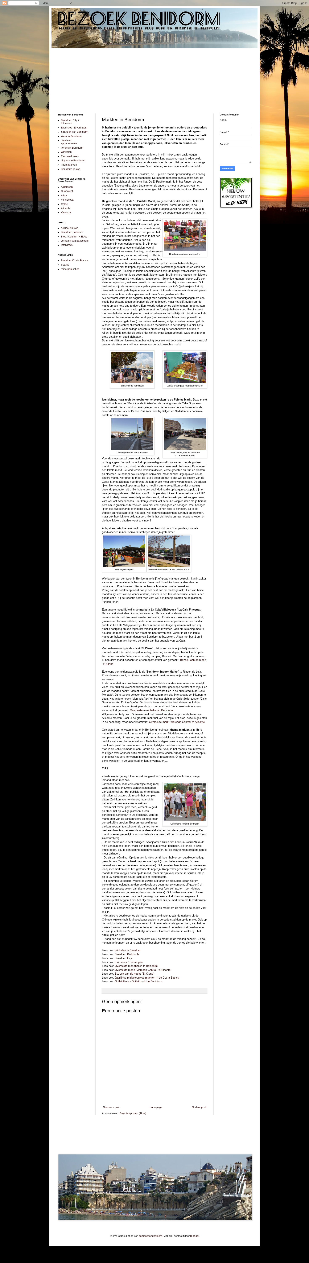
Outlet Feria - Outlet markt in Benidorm (138, 981)
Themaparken (69, 164)
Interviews (67, 245)
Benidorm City (123, 958)
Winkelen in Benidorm (128, 950)
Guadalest (67, 191)
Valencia (66, 212)
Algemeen (67, 186)
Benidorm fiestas (70, 169)
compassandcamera (150, 1235)
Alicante (65, 208)
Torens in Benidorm (72, 147)
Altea (64, 195)
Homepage (155, 1107)
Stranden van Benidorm (74, 131)
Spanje (65, 264)
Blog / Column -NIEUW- (74, 236)
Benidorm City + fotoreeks (70, 122)
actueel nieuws (69, 228)
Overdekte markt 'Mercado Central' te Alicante (177, 722)
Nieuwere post (111, 1107)
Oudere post (199, 1107)
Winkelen (66, 151)
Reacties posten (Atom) (133, 1113)
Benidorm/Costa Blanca (74, 260)
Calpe (64, 204)
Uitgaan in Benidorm (73, 160)
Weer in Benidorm (71, 136)
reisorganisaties (70, 269)
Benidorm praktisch (72, 232)
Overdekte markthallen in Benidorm (151, 710)
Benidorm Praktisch (127, 954)
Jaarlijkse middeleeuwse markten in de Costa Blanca (147, 977)
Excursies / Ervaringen (129, 962)
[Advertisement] (154, 77)
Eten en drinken (70, 156)
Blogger (194, 1235)
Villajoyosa (67, 199)
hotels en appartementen (69, 142)
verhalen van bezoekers (74, 240)
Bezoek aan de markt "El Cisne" (134, 973)
